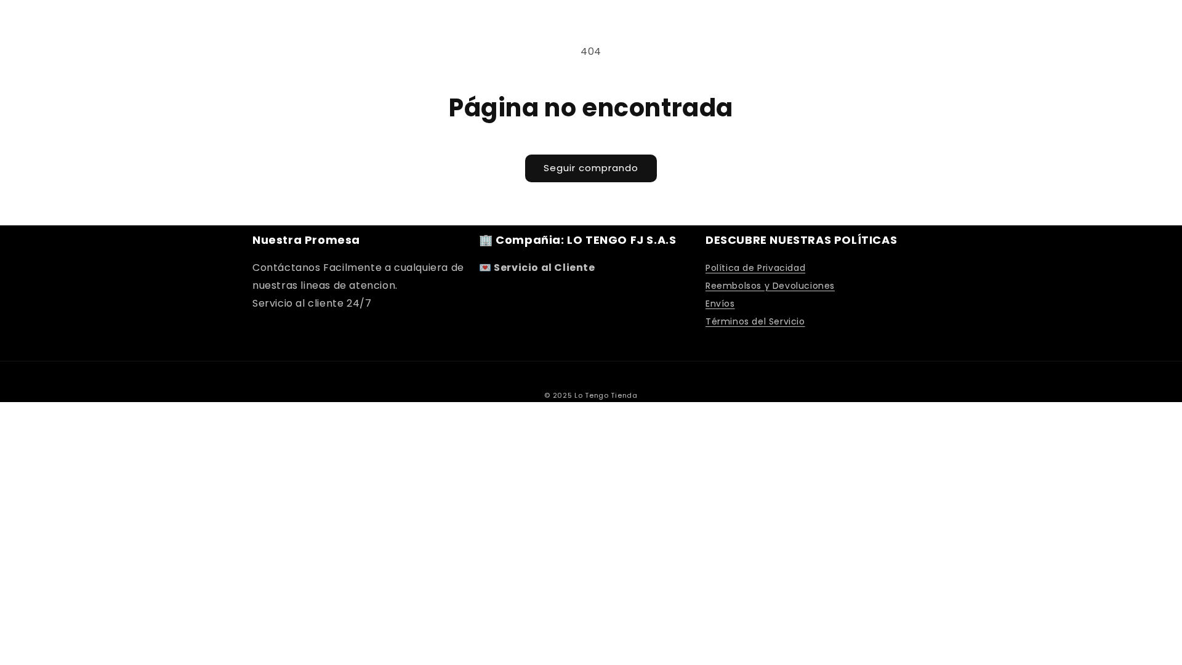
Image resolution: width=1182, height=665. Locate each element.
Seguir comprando (591, 167)
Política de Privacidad (755, 268)
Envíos (720, 303)
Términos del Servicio (755, 321)
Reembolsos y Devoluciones (770, 286)
